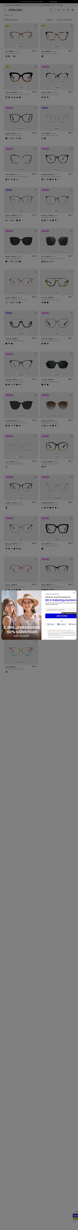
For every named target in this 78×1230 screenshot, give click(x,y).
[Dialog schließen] (74, 592)
